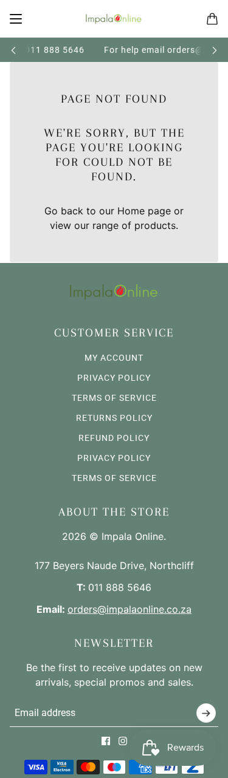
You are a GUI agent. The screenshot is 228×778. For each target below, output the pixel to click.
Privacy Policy (114, 378)
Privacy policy (114, 458)
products (155, 225)
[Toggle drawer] (16, 19)
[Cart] (212, 19)
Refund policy (114, 438)
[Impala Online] (114, 19)
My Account (114, 358)
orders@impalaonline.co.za (129, 609)
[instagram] (123, 741)
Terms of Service (114, 398)
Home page (144, 211)
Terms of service (114, 478)
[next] (214, 50)
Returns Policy (114, 418)
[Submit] (206, 713)
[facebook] (105, 741)
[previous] (13, 50)
